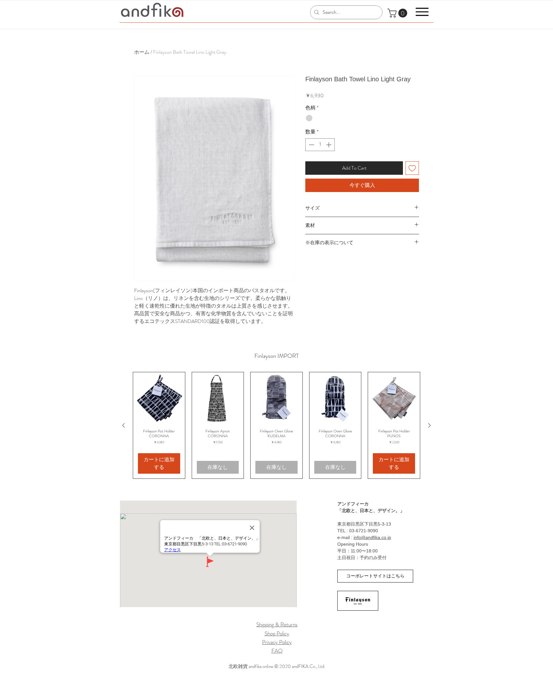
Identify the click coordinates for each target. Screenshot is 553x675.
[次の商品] (429, 425)
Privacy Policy (277, 642)
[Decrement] (310, 145)
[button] (398, 13)
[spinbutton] (320, 145)
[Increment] (329, 145)
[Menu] (422, 11)
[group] (276, 425)
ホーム (141, 52)
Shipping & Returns (276, 624)
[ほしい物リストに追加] (412, 168)
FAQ (277, 651)
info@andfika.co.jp (372, 537)
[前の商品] (123, 425)
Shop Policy (277, 633)
